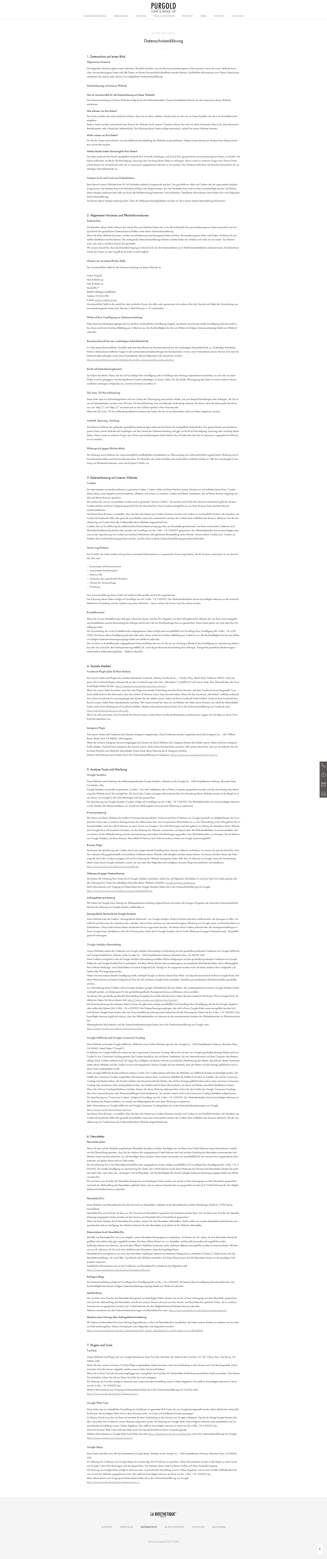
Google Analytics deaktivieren (180, 882)
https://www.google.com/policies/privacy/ (110, 1437)
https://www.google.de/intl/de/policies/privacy (112, 1393)
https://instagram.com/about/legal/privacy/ (194, 754)
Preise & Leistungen (164, 16)
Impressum (126, 1527)
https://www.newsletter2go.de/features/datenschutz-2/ (198, 1310)
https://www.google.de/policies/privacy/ (109, 1109)
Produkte (187, 16)
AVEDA (176, 15)
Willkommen (121, 16)
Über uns (141, 16)
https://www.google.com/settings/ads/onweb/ (152, 1000)
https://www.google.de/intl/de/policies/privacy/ (113, 1482)
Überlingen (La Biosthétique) (149, 15)
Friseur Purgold (158, 1541)
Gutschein (238, 16)
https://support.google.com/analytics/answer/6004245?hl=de (119, 890)
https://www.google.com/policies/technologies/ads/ (115, 1028)
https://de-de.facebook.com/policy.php (107, 710)
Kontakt (219, 16)
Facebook (198, 1527)
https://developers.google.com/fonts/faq (169, 1433)
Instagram (219, 1527)
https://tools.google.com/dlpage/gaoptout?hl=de (112, 866)
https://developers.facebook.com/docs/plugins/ (140, 686)
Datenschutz (149, 1527)
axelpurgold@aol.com (106, 300)
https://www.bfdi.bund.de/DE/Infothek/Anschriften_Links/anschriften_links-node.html (130, 359)
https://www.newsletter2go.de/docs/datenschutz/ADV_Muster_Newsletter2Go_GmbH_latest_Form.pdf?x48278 (145, 1330)
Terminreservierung (95, 16)
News (203, 16)
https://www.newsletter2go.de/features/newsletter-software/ (118, 1269)
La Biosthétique (174, 1527)
